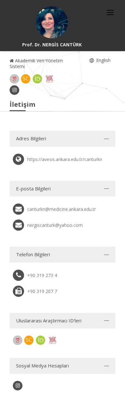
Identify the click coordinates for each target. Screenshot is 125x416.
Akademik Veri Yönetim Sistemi (36, 63)
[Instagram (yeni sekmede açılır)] (14, 90)
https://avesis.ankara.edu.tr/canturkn (64, 159)
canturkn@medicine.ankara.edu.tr (61, 209)
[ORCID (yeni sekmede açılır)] (37, 79)
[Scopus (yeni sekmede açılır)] (25, 79)
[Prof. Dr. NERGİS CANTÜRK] (52, 22)
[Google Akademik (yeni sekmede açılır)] (14, 79)
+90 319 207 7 (42, 291)
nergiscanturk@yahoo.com (55, 225)
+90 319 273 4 (42, 275)
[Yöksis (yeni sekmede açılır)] (49, 79)
